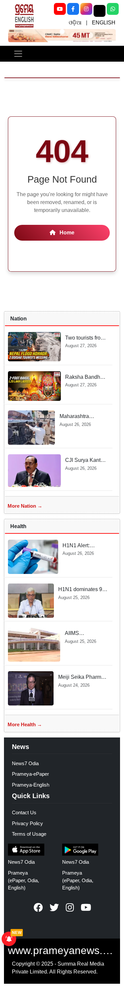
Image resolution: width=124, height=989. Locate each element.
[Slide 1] (62, 31)
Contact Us (24, 812)
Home (66, 232)
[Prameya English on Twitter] (54, 907)
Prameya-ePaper (30, 774)
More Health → (25, 724)
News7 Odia (25, 763)
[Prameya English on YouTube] (86, 907)
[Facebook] (73, 9)
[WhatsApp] (113, 9)
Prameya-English (30, 785)
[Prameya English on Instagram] (70, 907)
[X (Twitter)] (99, 11)
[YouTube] (60, 9)
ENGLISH (103, 22)
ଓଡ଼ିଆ (75, 22)
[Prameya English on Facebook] (38, 907)
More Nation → (25, 506)
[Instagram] (86, 9)
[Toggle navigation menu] (18, 53)
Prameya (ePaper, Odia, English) (23, 880)
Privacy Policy (27, 823)
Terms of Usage (29, 834)
